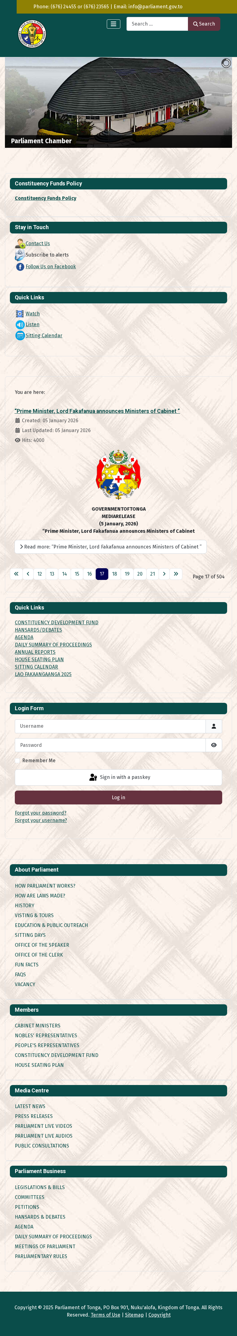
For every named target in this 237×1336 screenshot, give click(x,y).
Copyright (159, 1315)
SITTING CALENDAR (36, 667)
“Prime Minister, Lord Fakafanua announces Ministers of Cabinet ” (97, 411)
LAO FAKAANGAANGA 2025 (43, 674)
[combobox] (157, 24)
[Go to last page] (175, 574)
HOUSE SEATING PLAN (39, 659)
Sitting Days (30, 935)
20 (140, 574)
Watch (33, 314)
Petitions (27, 1207)
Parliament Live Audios (44, 1136)
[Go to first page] (16, 574)
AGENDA (24, 637)
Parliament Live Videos (43, 1126)
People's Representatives (47, 1045)
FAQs (20, 975)
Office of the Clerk (39, 955)
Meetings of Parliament (45, 1246)
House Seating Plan (39, 1065)
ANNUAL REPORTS (35, 652)
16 (89, 574)
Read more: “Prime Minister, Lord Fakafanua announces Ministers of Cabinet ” (112, 547)
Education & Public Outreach (51, 925)
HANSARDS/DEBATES (38, 630)
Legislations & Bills (40, 1187)
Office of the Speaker (42, 945)
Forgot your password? (40, 813)
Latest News (30, 1106)
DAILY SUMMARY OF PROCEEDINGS (53, 645)
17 (102, 574)
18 (114, 574)
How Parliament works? (45, 886)
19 (127, 574)
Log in (118, 797)
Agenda (24, 1227)
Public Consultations (42, 1146)
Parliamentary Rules (41, 1256)
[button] (213, 102)
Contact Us (38, 243)
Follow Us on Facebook (51, 266)
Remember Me (39, 760)
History (24, 906)
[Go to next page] (164, 574)
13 (52, 574)
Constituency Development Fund (56, 1055)
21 (152, 574)
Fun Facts (27, 965)
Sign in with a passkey (124, 777)
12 (39, 574)
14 (64, 574)
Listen (33, 324)
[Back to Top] (226, 1324)
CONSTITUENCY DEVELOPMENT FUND (56, 622)
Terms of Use (105, 1315)
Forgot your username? (41, 820)
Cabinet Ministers (37, 1026)
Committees (29, 1197)
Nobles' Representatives (46, 1035)
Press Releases (34, 1116)
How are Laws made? (40, 896)
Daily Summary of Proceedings (53, 1237)
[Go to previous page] (28, 574)
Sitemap (134, 1315)
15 (77, 574)
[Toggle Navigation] (113, 24)
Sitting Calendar (44, 335)
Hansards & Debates (40, 1217)
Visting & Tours (34, 915)
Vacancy (25, 984)
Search (207, 24)
